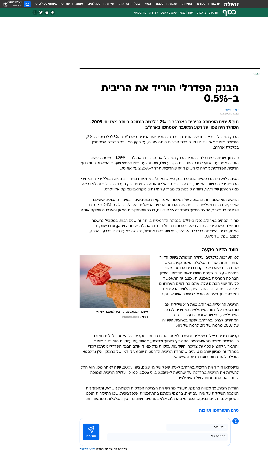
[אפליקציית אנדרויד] (52, 12)
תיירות (110, 4)
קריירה (153, 13)
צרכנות (201, 13)
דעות (191, 13)
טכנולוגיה (94, 4)
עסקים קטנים (168, 13)
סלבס (160, 4)
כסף (148, 4)
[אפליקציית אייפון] (46, 12)
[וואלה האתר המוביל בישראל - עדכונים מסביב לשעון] (231, 4)
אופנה (79, 4)
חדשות (215, 4)
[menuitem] (213, 4)
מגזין (182, 13)
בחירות (187, 4)
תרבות (173, 4)
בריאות (124, 4)
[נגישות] (5, 4)
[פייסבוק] (35, 12)
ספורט (201, 4)
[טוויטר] (41, 12)
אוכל (137, 4)
